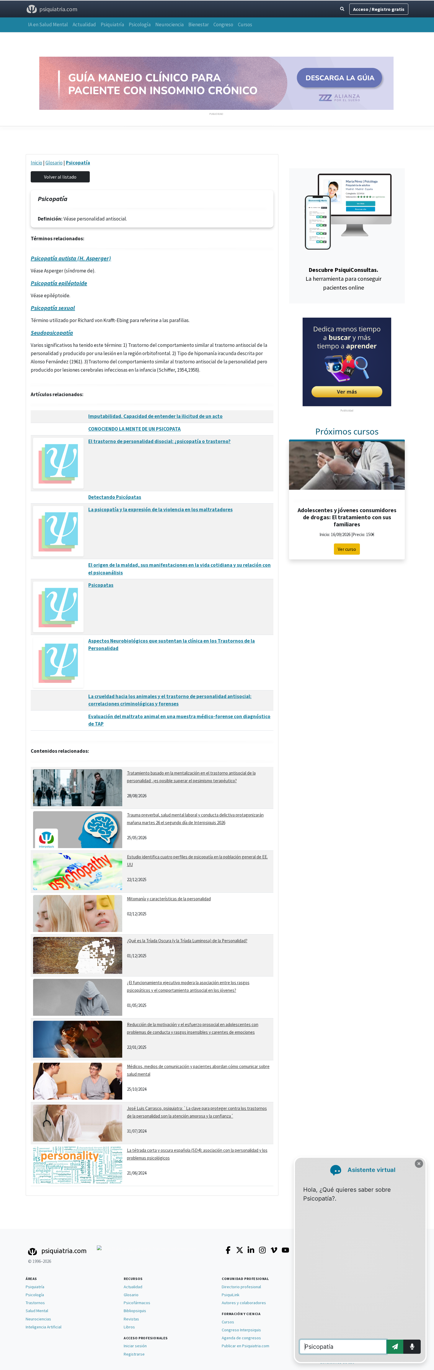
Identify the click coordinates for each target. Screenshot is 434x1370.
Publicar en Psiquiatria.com (245, 1345)
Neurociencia (169, 24)
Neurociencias (38, 1319)
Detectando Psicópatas (114, 497)
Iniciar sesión (135, 1345)
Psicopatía (78, 162)
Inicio (36, 162)
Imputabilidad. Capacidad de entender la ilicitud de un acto (155, 416)
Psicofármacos (137, 1302)
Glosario (54, 162)
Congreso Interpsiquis (241, 1330)
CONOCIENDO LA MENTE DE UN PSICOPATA (134, 429)
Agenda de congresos (241, 1337)
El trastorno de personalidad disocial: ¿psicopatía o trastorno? (159, 441)
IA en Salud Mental (48, 24)
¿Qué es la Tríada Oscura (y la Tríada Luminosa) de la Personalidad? (187, 940)
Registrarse (134, 1354)
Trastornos (35, 1302)
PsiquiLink (230, 1294)
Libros (129, 1327)
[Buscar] (342, 9)
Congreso (223, 24)
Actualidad (84, 24)
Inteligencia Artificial (43, 1327)
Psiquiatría (112, 24)
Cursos (245, 24)
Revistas (131, 1319)
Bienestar (198, 24)
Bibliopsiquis (135, 1310)
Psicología (140, 24)
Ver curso (347, 549)
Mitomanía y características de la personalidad (169, 899)
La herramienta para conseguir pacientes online (343, 278)
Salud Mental (37, 1310)
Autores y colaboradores (244, 1302)
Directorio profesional (241, 1286)
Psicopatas (100, 585)
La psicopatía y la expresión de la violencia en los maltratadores (160, 509)
